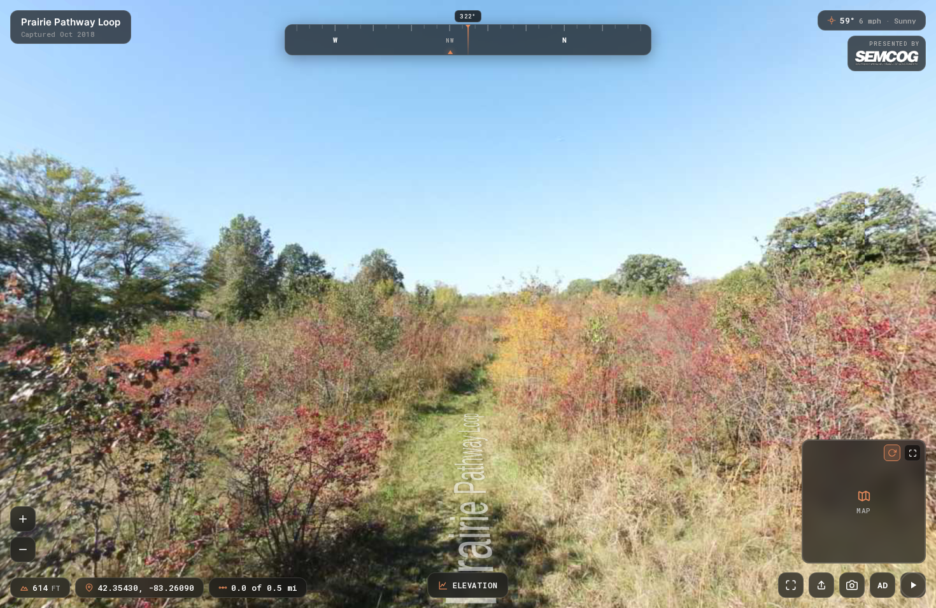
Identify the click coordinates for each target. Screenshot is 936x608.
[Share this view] (821, 585)
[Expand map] (912, 453)
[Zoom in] (23, 519)
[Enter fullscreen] (791, 585)
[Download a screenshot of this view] (852, 585)
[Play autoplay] (913, 585)
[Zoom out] (23, 549)
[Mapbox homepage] (814, 551)
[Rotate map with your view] (892, 453)
